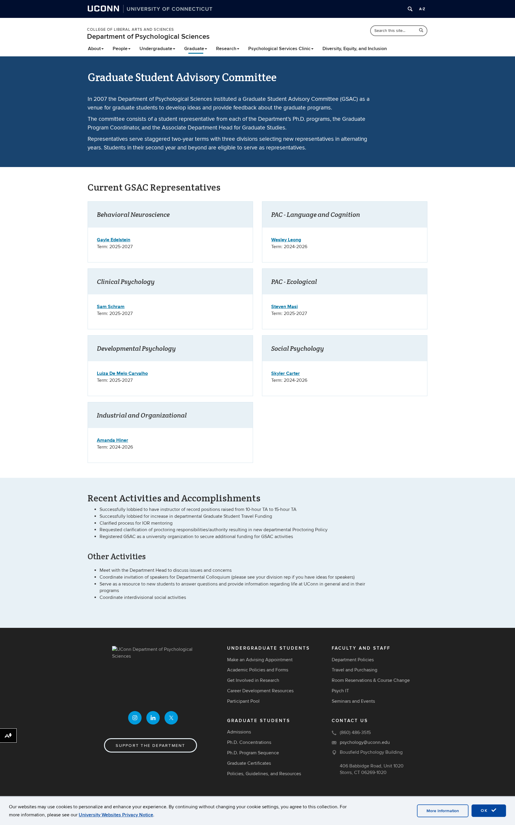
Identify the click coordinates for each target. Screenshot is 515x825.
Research (226, 49)
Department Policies (353, 660)
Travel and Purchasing (354, 670)
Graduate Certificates (249, 763)
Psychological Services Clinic (279, 49)
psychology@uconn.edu (365, 742)
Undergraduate (155, 49)
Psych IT (340, 691)
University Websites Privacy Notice (116, 815)
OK (485, 810)
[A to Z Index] (422, 9)
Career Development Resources (260, 691)
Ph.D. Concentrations (249, 742)
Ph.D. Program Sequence (253, 753)
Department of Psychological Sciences (148, 36)
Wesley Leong (286, 239)
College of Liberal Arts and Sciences (130, 29)
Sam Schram (111, 306)
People (120, 49)
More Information (442, 810)
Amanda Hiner (112, 440)
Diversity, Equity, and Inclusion (354, 49)
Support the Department (150, 745)
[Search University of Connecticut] (410, 9)
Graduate (194, 49)
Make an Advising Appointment (260, 660)
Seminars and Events (353, 701)
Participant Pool (243, 701)
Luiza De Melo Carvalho (122, 373)
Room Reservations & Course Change (371, 680)
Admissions (239, 732)
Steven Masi (284, 306)
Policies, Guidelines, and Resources (264, 774)
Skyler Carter (285, 373)
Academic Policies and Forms (257, 670)
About (94, 49)
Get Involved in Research (253, 680)
